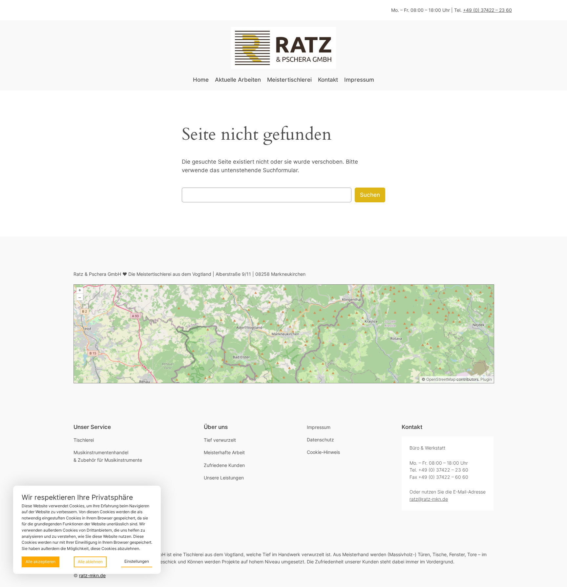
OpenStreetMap (440, 379)
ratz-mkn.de (92, 575)
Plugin (485, 379)
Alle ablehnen (90, 561)
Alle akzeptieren (40, 561)
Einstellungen (136, 561)
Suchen (370, 195)
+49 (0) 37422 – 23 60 (487, 10)
